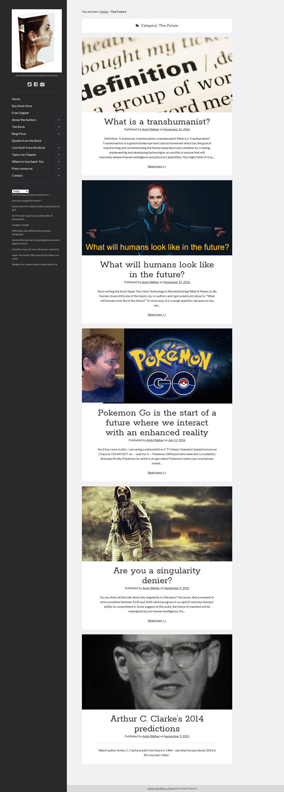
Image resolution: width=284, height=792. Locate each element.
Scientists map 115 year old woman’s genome (35, 249)
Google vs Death (20, 224)
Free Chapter (20, 113)
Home (16, 99)
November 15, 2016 (176, 282)
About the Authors (24, 120)
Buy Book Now (22, 106)
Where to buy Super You (27, 161)
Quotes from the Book (27, 140)
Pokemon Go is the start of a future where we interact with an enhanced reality (157, 366)
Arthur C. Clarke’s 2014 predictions (157, 672)
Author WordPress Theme (161, 788)
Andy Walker (150, 129)
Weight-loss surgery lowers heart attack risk (34, 264)
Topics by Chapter (24, 154)
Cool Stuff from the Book (28, 147)
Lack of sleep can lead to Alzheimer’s (31, 194)
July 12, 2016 (176, 440)
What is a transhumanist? (157, 74)
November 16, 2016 (176, 129)
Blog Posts (19, 133)
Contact (17, 175)
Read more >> (157, 166)
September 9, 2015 (176, 588)
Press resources (22, 168)
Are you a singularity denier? (26, 200)
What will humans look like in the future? (157, 217)
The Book (18, 126)
